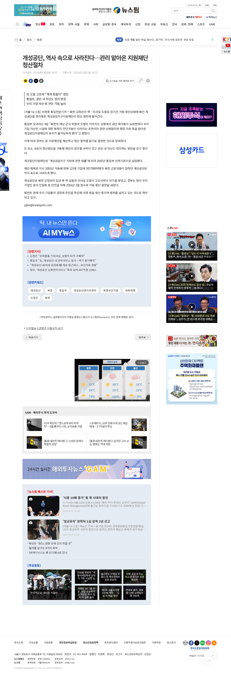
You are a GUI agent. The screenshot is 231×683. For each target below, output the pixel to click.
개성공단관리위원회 (85, 290)
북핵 (47, 298)
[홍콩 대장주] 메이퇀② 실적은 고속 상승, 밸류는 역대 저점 (109, 442)
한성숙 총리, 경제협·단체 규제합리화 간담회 (134, 593)
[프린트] (148, 81)
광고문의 (171, 642)
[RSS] (214, 643)
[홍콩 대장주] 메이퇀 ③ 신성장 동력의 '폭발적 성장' (63, 442)
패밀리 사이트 (196, 655)
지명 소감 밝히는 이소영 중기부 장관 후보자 (134, 576)
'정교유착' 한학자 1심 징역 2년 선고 (86, 521)
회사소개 (18, 642)
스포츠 (201, 24)
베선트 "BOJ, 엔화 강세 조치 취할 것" (50, 543)
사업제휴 (48, 642)
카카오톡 (25, 81)
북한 (49, 290)
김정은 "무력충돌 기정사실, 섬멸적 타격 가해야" (57, 256)
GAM (212, 24)
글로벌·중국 (109, 24)
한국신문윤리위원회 (199, 649)
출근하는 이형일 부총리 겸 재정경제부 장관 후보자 (110, 576)
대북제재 (130, 290)
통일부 (63, 290)
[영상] (191, 246)
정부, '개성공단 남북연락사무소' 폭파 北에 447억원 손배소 (63, 270)
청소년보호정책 (90, 642)
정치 (61, 24)
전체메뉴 (17, 24)
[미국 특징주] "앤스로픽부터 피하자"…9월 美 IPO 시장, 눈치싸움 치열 (63, 425)
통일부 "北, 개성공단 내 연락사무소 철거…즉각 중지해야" (63, 260)
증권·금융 (150, 24)
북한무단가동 (110, 290)
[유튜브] (185, 643)
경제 (86, 24)
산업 (137, 24)
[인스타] (208, 643)
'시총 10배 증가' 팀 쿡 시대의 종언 (85, 498)
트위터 (36, 81)
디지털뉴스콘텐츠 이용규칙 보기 (44, 328)
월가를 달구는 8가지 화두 (43, 548)
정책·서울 (74, 24)
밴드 (41, 81)
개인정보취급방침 (68, 642)
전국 (174, 24)
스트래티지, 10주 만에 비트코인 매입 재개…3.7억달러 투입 (108, 425)
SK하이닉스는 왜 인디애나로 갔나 (48, 552)
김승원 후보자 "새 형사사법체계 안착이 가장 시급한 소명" (86, 577)
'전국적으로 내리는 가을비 (44, 592)
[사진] (43, 505)
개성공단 (35, 290)
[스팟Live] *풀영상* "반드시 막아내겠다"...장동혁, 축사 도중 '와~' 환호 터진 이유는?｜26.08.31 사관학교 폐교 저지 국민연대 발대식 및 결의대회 (191, 255)
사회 (95, 24)
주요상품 (33, 642)
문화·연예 (187, 24)
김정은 (34, 298)
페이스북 (31, 81)
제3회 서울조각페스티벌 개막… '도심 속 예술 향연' (110, 593)
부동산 (164, 24)
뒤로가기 (33, 337)
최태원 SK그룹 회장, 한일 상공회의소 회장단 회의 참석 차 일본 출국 (86, 593)
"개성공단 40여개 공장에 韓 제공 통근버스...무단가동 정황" (64, 265)
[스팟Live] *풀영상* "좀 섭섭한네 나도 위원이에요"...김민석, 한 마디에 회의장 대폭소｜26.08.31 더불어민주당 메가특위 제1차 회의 (191, 317)
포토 (52, 24)
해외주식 (194, 17)
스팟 (172, 228)
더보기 (212, 39)
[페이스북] (191, 643)
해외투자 (126, 24)
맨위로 (142, 337)
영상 (37, 24)
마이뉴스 (211, 17)
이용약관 (156, 642)
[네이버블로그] (202, 643)
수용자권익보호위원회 (135, 642)
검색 (213, 10)
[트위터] (196, 643)
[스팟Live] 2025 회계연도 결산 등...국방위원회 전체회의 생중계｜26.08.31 (190, 286)
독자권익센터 (111, 642)
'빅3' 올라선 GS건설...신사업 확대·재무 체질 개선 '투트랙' (156, 39)
